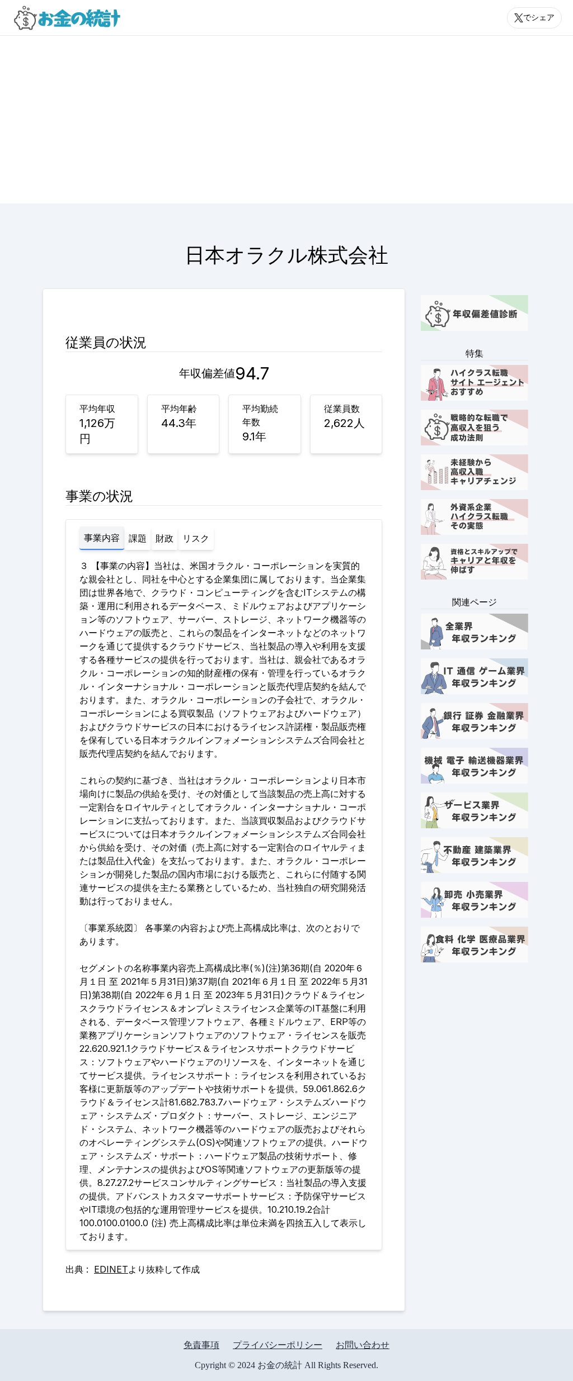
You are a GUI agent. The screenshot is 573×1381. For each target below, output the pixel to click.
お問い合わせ (362, 1345)
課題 (138, 538)
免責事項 (201, 1345)
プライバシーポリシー (277, 1345)
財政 (164, 538)
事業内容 (102, 537)
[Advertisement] (286, 119)
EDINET (111, 1269)
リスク (195, 538)
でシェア (539, 17)
